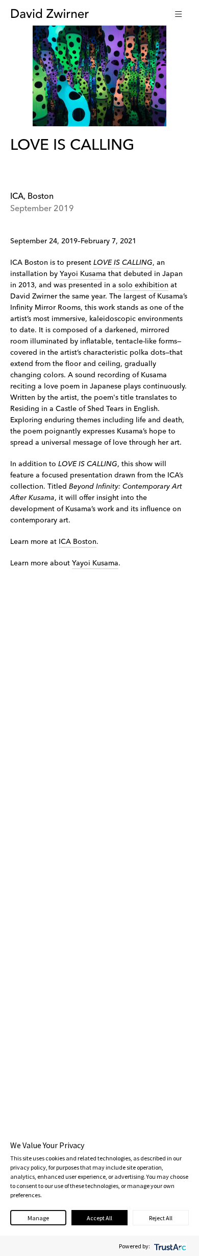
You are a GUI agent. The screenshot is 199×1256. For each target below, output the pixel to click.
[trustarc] (169, 1246)
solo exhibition (143, 285)
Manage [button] (38, 1218)
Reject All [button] (160, 1218)
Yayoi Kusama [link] (83, 274)
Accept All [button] (99, 1218)
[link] (123, 262)
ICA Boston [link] (77, 541)
